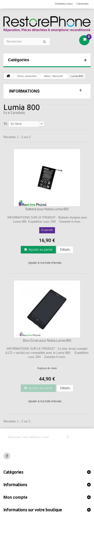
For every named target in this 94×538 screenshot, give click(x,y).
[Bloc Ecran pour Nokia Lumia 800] (47, 309)
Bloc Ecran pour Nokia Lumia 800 (47, 340)
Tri (5, 124)
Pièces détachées (27, 76)
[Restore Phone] (47, 24)
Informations (24, 91)
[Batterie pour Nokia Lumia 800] (47, 177)
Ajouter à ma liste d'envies (45, 262)
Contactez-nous (64, 3)
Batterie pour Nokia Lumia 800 (47, 209)
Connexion (82, 3)
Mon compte (15, 497)
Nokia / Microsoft (53, 76)
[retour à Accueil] (8, 76)
